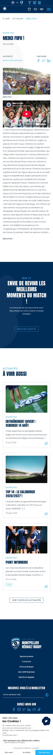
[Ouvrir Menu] (49, 9)
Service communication (12, 60)
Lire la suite (46, 443)
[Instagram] (19, 709)
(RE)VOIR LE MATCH (26, 329)
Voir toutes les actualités (26, 600)
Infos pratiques (26, 666)
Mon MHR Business (26, 672)
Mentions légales (26, 677)
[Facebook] (38, 60)
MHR (7, 18)
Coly (9, 584)
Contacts (26, 661)
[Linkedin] (48, 60)
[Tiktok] (39, 709)
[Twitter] (43, 60)
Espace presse (26, 656)
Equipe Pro (8, 33)
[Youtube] (34, 709)
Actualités (18, 18)
